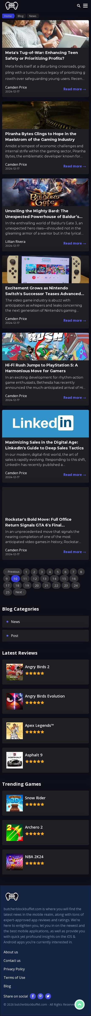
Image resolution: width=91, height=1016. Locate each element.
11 (25, 578)
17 (8, 585)
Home (8, 16)
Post (14, 635)
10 (15, 578)
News (15, 621)
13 (45, 578)
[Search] (78, 5)
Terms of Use (14, 977)
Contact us (12, 960)
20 (37, 585)
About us (11, 952)
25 (8, 592)
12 (35, 578)
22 (56, 585)
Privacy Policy (14, 969)
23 (66, 585)
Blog (7, 986)
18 (17, 585)
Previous (13, 572)
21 (46, 585)
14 (54, 578)
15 (64, 578)
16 (74, 578)
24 (76, 585)
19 (27, 585)
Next (18, 592)
